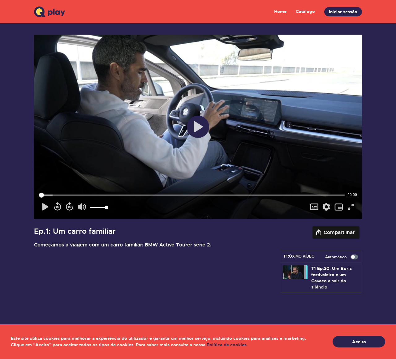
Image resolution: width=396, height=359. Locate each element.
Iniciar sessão (343, 12)
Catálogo (305, 11)
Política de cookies (227, 345)
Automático (336, 256)
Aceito (359, 341)
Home (280, 11)
